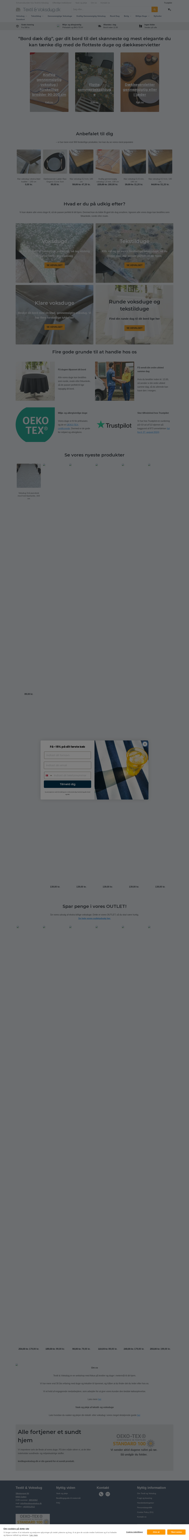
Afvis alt (156, 1532)
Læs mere (33, 1535)
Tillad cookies (176, 1532)
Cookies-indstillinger (134, 1532)
